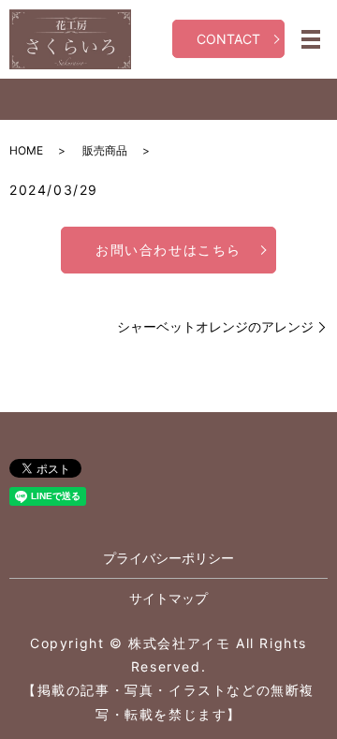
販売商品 (104, 150)
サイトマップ (168, 598)
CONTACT (228, 39)
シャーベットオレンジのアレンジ (215, 326)
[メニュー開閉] (310, 39)
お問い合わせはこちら (168, 250)
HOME (26, 150)
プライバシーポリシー (168, 558)
